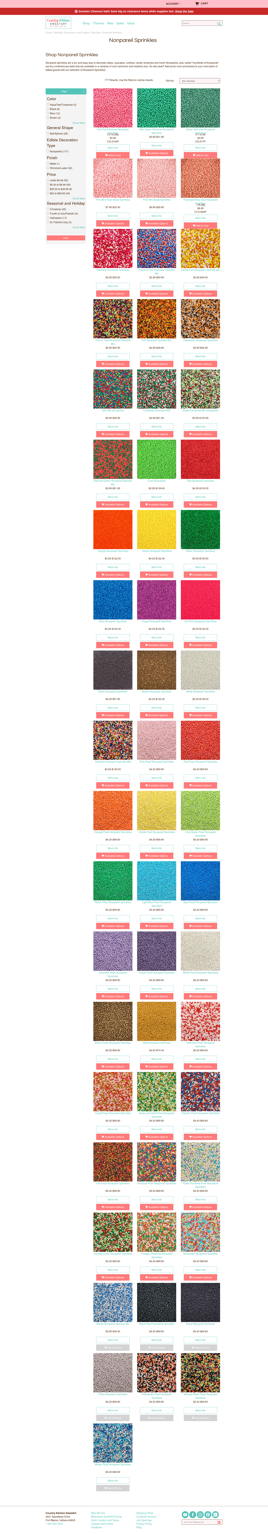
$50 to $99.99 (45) (60, 193)
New (110, 23)
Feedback (96, 1527)
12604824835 (54, 1523)
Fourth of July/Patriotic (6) (64, 213)
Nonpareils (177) (59, 151)
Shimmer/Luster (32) (61, 168)
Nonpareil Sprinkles (112, 32)
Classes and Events (102, 1523)
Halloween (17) (58, 218)
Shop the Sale (184, 11)
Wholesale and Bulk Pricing (106, 1516)
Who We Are (98, 1513)
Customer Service (146, 1516)
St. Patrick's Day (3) (60, 222)
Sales (120, 23)
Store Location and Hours (105, 1520)
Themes (98, 23)
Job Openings (144, 1520)
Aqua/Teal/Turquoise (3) (63, 104)
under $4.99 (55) (59, 180)
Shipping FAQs (144, 1513)
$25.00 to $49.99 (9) (61, 189)
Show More (79, 123)
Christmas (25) (58, 209)
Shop (86, 23)
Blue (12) (55, 113)
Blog (138, 1527)
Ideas (131, 23)
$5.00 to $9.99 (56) (60, 184)
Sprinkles (96, 32)
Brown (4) (55, 117)
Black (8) (55, 109)
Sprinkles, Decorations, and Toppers (72, 32)
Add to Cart (114, 155)
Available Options (158, 153)
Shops (49, 32)
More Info (113, 147)
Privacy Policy (144, 1523)
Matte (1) (55, 163)
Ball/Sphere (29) (59, 133)
